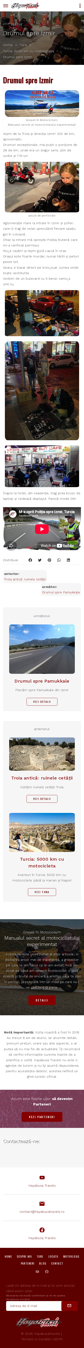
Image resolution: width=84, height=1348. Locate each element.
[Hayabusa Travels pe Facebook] (47, 1272)
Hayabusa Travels (42, 1185)
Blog (42, 1263)
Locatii (53, 1256)
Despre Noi (24, 1256)
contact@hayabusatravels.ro (42, 1212)
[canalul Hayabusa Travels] (37, 1272)
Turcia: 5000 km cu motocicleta (28, 51)
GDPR (58, 1339)
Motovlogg (71, 1256)
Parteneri (27, 1263)
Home (8, 45)
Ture (23, 45)
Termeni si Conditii (35, 1339)
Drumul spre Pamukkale (61, 592)
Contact (57, 1263)
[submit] (69, 1306)
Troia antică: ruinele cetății (25, 579)
